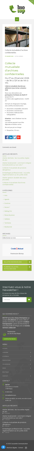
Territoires (7, 223)
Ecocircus (7, 203)
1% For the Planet (15, 333)
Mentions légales (12, 448)
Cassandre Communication (19, 444)
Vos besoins (6, 364)
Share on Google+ (19, 137)
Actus (16, 56)
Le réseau (5, 356)
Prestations (6, 360)
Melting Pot (8, 211)
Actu (5, 195)
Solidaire (7, 219)
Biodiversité (8, 227)
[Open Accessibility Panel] (3, 447)
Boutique (5, 372)
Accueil (5, 348)
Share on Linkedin (11, 137)
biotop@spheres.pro (10, 395)
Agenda (20, 56)
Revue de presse (9, 215)
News (4, 368)
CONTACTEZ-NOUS (9, 339)
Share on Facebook (7, 137)
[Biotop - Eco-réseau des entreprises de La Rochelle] (17, 9)
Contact (5, 376)
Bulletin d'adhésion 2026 (13, 262)
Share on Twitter (15, 137)
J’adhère (5, 352)
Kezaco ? (7, 207)
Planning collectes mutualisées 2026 (11, 268)
